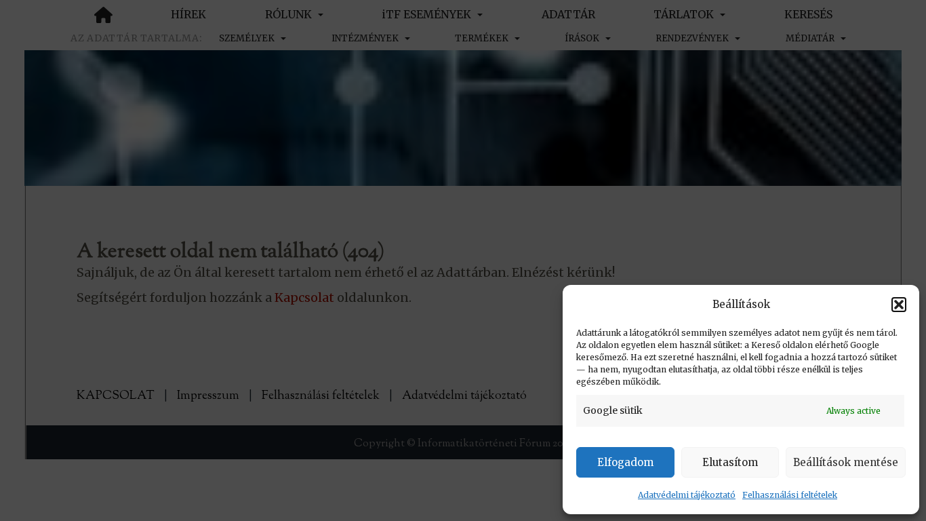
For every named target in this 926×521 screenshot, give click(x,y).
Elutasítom (730, 462)
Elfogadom (625, 462)
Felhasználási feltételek (789, 495)
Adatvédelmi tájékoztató (687, 495)
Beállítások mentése (845, 462)
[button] (899, 304)
